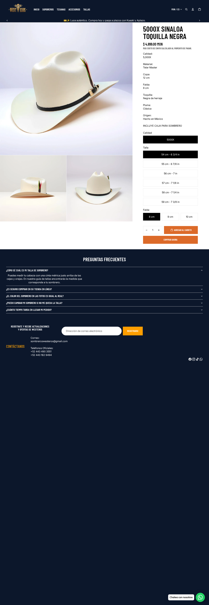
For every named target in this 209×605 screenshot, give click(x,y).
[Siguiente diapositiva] (199, 20)
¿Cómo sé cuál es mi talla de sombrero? (27, 270)
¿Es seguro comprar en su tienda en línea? (29, 289)
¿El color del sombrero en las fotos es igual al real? (34, 296)
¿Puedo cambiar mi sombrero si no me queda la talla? (34, 302)
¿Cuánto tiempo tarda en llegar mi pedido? (29, 309)
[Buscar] (186, 9)
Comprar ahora (170, 239)
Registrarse (132, 330)
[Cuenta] (192, 9)
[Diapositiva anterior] (7, 20)
